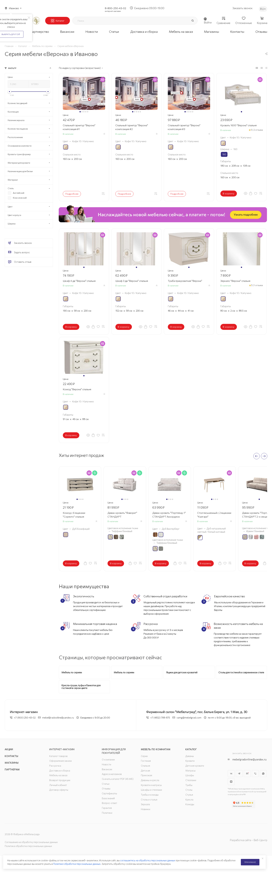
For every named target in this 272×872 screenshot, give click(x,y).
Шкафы (189, 775)
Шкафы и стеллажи (151, 789)
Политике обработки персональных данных (77, 863)
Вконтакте (231, 773)
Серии (144, 756)
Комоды (189, 804)
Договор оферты (58, 789)
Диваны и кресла (150, 780)
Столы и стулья (149, 799)
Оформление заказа (60, 760)
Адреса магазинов (112, 774)
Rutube (247, 773)
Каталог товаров (58, 756)
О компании (108, 759)
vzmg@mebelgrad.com (189, 717)
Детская (145, 770)
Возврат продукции (59, 780)
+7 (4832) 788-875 (160, 717)
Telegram (239, 773)
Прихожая (146, 775)
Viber (255, 773)
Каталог (191, 749)
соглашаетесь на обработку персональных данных (147, 860)
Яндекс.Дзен (231, 781)
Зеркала (145, 804)
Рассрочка (55, 765)
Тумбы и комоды (150, 794)
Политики (107, 812)
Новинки (145, 809)
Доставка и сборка (59, 770)
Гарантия (107, 807)
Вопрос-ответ (109, 803)
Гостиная (146, 760)
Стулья (189, 794)
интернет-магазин (113, 11)
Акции (9, 749)
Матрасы (190, 770)
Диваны (189, 756)
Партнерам (12, 769)
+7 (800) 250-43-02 (25, 717)
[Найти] (192, 21)
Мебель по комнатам (155, 749)
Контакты (11, 756)
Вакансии (107, 769)
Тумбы (188, 785)
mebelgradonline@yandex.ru (249, 759)
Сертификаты (109, 793)
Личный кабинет (58, 785)
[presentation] (256, 456)
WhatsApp (263, 773)
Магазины (11, 762)
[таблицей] (266, 67)
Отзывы (106, 788)
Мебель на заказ (58, 775)
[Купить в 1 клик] (250, 193)
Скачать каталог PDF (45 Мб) (117, 778)
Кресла (189, 799)
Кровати (190, 760)
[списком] (261, 67)
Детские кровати (194, 765)
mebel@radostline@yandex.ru (58, 717)
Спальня (145, 765)
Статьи (105, 783)
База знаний (108, 798)
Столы (188, 789)
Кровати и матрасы (151, 785)
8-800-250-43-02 (115, 8)
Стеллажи (190, 780)
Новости (106, 764)
